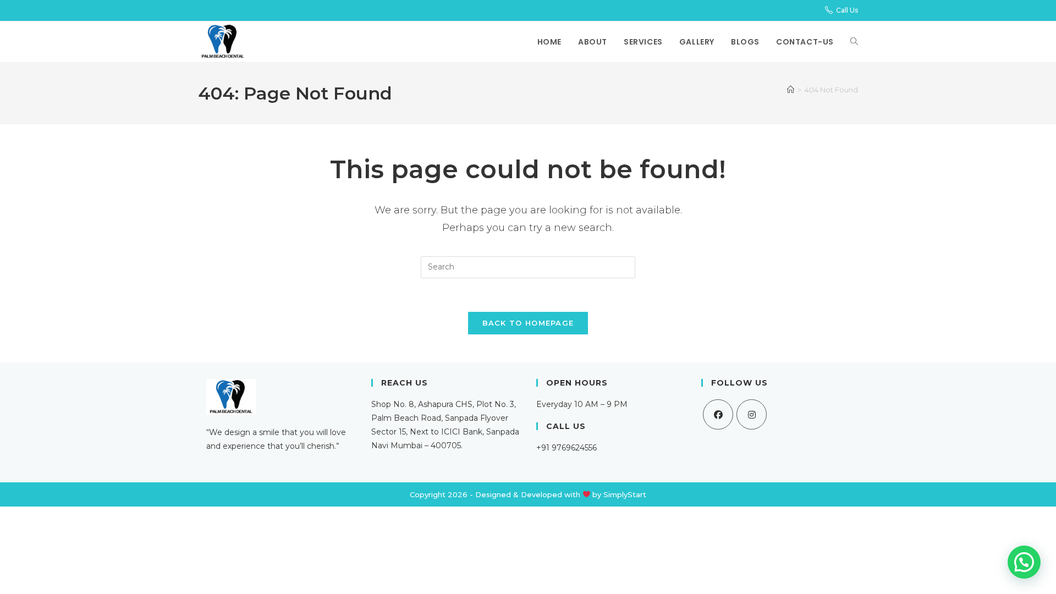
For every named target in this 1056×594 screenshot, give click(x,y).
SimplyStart (624, 494)
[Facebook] (718, 414)
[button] (1024, 562)
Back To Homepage (528, 322)
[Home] (790, 89)
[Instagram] (751, 414)
